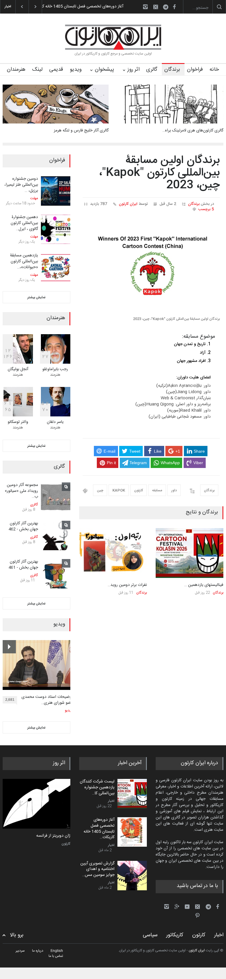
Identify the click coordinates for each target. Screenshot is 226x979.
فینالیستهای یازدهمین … (203, 585)
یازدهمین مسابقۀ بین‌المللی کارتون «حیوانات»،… (24, 261)
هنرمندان (16, 69)
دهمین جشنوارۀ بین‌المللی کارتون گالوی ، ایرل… (24, 223)
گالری (151, 69)
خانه (214, 69)
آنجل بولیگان (18, 369)
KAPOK (118, 490)
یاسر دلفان (55, 422)
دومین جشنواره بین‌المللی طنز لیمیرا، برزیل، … (21, 184)
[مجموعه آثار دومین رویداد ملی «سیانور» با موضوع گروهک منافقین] (55, 497)
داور (174, 490)
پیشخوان (104, 69)
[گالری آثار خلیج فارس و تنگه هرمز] (56, 104)
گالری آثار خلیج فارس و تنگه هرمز (81, 130)
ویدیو (76, 69)
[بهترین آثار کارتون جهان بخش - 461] (55, 574)
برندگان (172, 69)
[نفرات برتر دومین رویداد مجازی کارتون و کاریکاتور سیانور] (113, 553)
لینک (37, 69)
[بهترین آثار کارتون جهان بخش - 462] (55, 535)
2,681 (9, 700)
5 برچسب (206, 209)
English (57, 951)
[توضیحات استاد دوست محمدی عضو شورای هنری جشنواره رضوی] (38, 665)
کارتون (138, 490)
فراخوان (195, 69)
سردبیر (20, 951)
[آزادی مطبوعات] (36, 804)
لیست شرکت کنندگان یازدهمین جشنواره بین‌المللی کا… (97, 787)
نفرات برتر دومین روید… (127, 585)
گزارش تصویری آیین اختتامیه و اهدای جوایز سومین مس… (97, 869)
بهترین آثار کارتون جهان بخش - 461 (23, 564)
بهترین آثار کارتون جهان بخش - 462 (23, 526)
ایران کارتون (128, 204)
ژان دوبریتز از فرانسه (53, 836)
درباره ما (37, 951)
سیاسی (150, 935)
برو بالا (17, 935)
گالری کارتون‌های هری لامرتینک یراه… (192, 130)
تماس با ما (56, 956)
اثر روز (133, 69)
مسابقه (157, 490)
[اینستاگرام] (145, 6)
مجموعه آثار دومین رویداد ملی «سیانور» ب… (21, 491)
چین (100, 490)
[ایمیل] (155, 6)
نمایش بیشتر (36, 297)
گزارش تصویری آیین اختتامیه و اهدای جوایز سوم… (91, 6)
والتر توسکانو (18, 422)
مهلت (34, 198)
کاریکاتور (174, 935)
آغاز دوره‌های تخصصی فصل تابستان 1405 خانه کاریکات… (99, 828)
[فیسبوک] (174, 6)
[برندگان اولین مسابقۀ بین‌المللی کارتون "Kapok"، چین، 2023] (151, 266)
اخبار (111, 801)
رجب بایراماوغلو (55, 369)
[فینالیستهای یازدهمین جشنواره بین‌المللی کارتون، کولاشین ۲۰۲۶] (189, 553)
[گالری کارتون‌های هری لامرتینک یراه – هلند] (170, 104)
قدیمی (56, 69)
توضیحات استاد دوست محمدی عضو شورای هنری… (47, 700)
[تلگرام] (167, 7)
